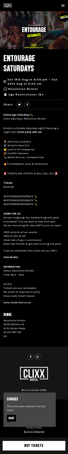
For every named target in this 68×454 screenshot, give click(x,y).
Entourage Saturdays (19, 64)
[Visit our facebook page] (27, 104)
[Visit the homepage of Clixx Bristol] (7, 5)
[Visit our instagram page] (37, 357)
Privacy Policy (34, 427)
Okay (11, 418)
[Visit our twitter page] (19, 104)
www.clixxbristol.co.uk (17, 302)
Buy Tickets (34, 445)
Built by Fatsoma (34, 431)
